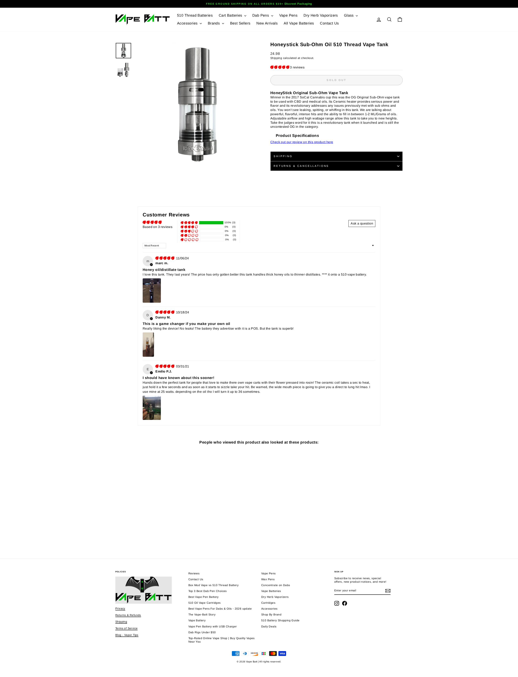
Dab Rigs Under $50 (202, 632)
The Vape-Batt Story (202, 614)
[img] (165, 258)
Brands (214, 23)
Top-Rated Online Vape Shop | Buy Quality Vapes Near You (221, 640)
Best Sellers (240, 23)
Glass (349, 15)
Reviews (194, 573)
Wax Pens (268, 579)
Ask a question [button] (362, 223)
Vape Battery (197, 620)
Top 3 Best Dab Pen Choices (207, 591)
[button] (280, 67)
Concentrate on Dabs (275, 585)
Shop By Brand (271, 614)
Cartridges (268, 602)
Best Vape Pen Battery (203, 596)
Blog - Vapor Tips (126, 635)
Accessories (188, 23)
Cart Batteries (231, 15)
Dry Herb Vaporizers (321, 15)
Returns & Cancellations (301, 165)
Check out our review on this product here (301, 142)
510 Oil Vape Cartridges (204, 602)
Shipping (276, 58)
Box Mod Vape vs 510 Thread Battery (213, 585)
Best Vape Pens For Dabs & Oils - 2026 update (220, 608)
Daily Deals (268, 626)
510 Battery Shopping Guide (280, 620)
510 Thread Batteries (195, 15)
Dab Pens (261, 15)
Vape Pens (288, 15)
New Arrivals (267, 23)
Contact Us (329, 23)
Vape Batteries (271, 591)
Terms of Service (126, 628)
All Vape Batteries (299, 23)
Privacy (120, 608)
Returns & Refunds (128, 615)
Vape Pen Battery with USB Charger (212, 626)
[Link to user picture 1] (152, 290)
